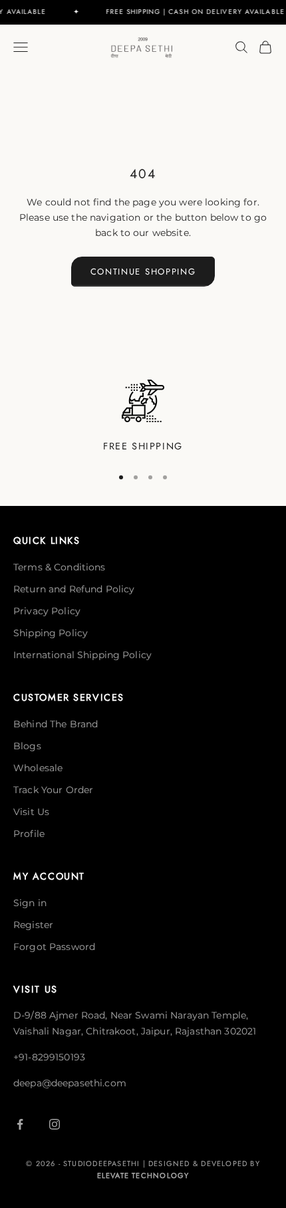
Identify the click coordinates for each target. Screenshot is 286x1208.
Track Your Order (53, 790)
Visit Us (31, 812)
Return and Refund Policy (73, 589)
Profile (29, 834)
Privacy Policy (46, 611)
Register (33, 925)
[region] (143, 417)
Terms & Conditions (59, 567)
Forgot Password (54, 947)
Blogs (27, 746)
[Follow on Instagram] (54, 1124)
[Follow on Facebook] (20, 1124)
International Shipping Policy (82, 655)
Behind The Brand (55, 724)
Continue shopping (143, 271)
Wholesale (38, 768)
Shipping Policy (50, 633)
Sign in (30, 903)
